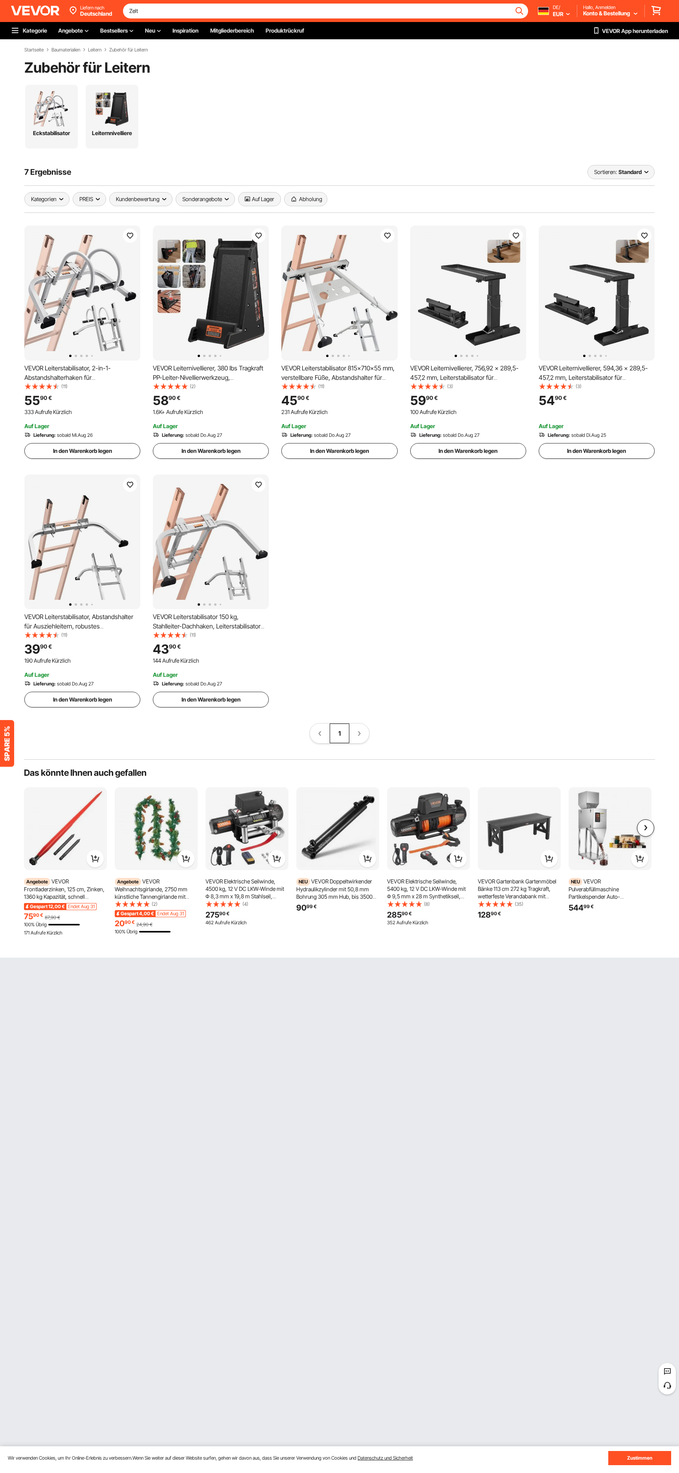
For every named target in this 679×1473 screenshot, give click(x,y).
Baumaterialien (65, 50)
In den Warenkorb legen (82, 450)
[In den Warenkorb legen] (95, 858)
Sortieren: (605, 172)
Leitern (94, 50)
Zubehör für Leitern (128, 50)
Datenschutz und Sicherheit (385, 1458)
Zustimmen (639, 1458)
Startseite (34, 50)
